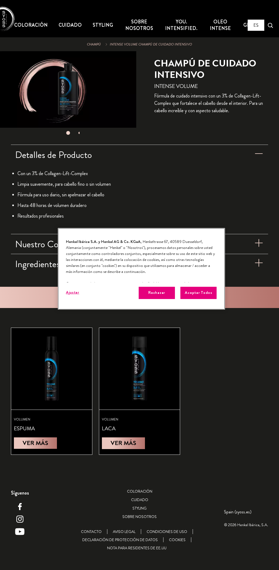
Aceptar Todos (198, 292)
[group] (68, 94)
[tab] (68, 133)
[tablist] (68, 133)
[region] (141, 268)
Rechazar (156, 292)
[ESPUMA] (51, 391)
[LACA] (139, 391)
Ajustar (72, 292)
